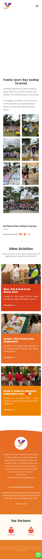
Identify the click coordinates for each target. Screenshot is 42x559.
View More (8, 305)
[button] (37, 6)
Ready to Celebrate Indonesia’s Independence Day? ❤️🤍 (20, 392)
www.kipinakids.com (27, 477)
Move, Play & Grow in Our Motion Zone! (17, 290)
